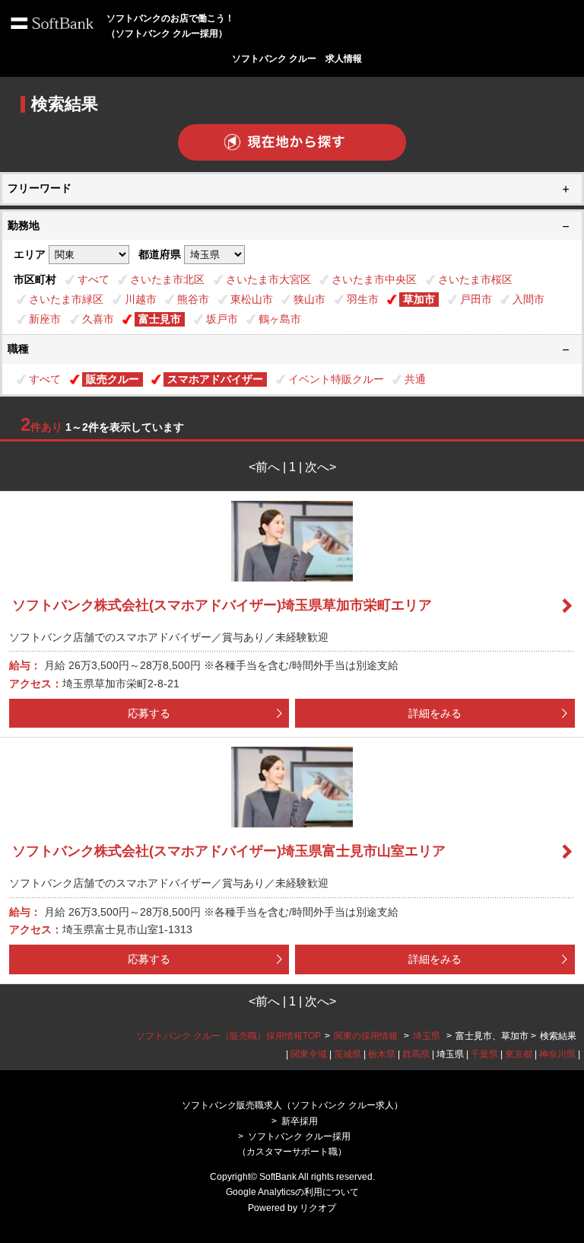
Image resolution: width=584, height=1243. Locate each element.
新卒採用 (299, 1121)
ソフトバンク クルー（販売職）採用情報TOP (228, 1036)
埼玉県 (426, 1036)
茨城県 (347, 1054)
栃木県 (381, 1054)
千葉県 (484, 1054)
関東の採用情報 (367, 1036)
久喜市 (98, 319)
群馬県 (416, 1054)
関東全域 (308, 1054)
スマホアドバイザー (215, 379)
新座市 (45, 319)
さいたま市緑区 (66, 299)
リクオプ (318, 1208)
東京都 (518, 1054)
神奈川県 (557, 1054)
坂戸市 (222, 319)
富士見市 (159, 319)
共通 (415, 379)
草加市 (419, 299)
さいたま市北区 (167, 279)
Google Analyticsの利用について (292, 1192)
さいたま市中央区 (374, 279)
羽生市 (363, 299)
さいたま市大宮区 (268, 279)
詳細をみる (435, 713)
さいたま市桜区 (475, 279)
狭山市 (309, 299)
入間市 (528, 299)
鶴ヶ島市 (280, 319)
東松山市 (251, 299)
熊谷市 (193, 299)
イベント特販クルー (336, 379)
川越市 (141, 299)
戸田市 (476, 299)
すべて (94, 279)
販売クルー (112, 379)
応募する (149, 713)
